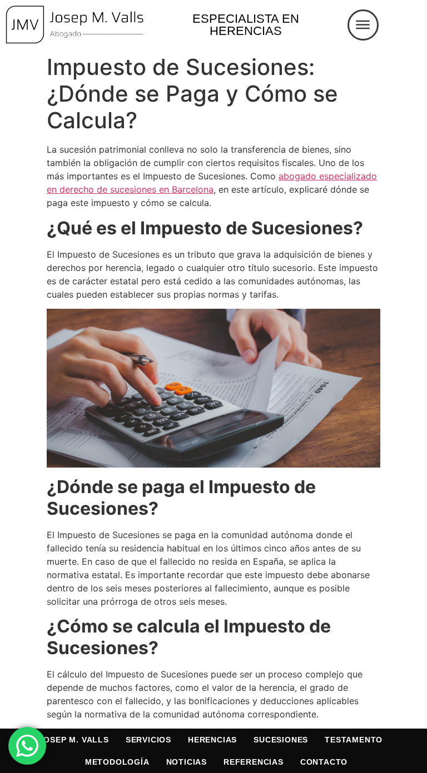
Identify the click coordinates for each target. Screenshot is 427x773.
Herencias (212, 739)
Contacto (323, 761)
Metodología (117, 761)
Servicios (148, 739)
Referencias (254, 761)
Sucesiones (281, 739)
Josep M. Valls (74, 739)
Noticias (186, 761)
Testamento (354, 739)
